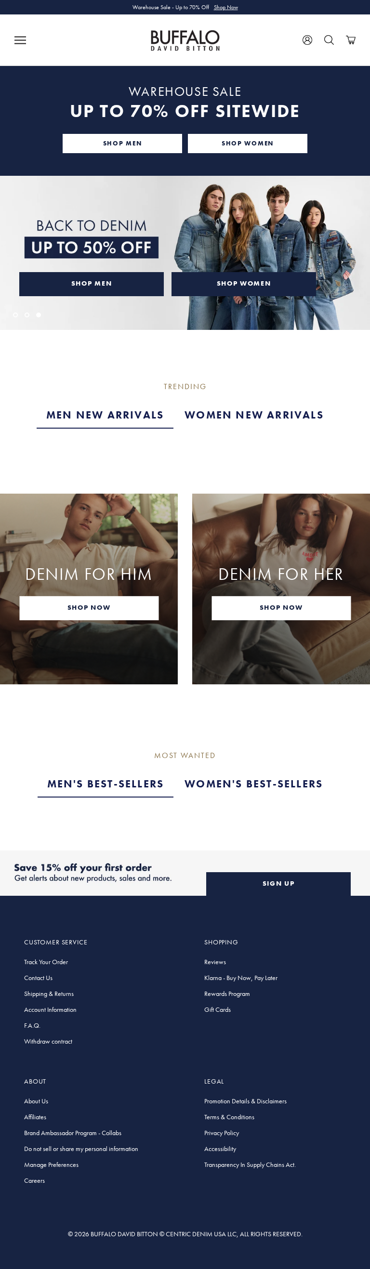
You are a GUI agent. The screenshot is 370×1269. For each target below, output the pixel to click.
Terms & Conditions (229, 1116)
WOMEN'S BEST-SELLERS (254, 784)
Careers (34, 1180)
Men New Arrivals (105, 415)
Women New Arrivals (254, 415)
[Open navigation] (20, 40)
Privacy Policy (221, 1132)
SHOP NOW (88, 607)
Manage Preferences (51, 1164)
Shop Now (226, 7)
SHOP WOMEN (248, 143)
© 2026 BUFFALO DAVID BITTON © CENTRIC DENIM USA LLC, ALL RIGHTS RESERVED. (185, 1234)
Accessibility (220, 1148)
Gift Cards (217, 1009)
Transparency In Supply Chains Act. (250, 1164)
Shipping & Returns (49, 993)
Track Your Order (46, 961)
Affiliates (35, 1116)
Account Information (50, 1009)
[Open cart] (351, 40)
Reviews (215, 961)
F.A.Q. (32, 1025)
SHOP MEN (122, 143)
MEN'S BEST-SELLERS (105, 784)
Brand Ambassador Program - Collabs (72, 1132)
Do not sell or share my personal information (81, 1148)
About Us (36, 1101)
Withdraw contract (48, 1041)
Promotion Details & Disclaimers (245, 1101)
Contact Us (38, 977)
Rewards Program (227, 993)
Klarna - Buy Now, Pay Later (241, 977)
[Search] (329, 40)
